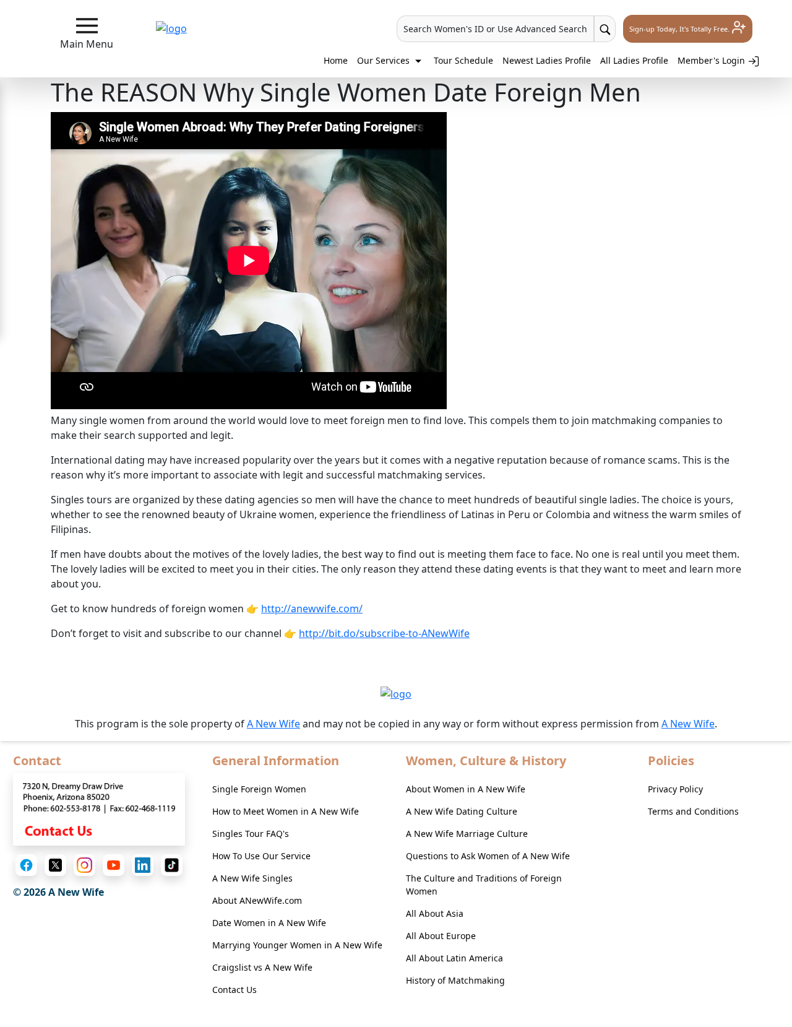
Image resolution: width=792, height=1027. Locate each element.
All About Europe (441, 936)
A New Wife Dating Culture (461, 811)
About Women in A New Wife (465, 789)
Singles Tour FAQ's (250, 833)
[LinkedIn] (142, 865)
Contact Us (234, 989)
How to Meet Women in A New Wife (285, 811)
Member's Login (712, 60)
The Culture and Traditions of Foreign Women (484, 884)
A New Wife (273, 723)
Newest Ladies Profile (546, 60)
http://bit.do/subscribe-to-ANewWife (384, 633)
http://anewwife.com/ (312, 608)
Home (336, 60)
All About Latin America (454, 958)
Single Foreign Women (259, 789)
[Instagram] (84, 865)
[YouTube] (113, 865)
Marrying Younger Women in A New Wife (297, 945)
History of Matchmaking (455, 980)
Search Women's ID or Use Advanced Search (495, 29)
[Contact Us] (99, 808)
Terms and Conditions (693, 811)
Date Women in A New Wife (269, 923)
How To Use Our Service (261, 856)
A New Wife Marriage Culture (467, 833)
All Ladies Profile (634, 60)
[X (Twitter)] (55, 865)
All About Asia (434, 913)
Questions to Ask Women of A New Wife (488, 856)
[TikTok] (172, 865)
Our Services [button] (384, 60)
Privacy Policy (675, 789)
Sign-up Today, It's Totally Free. (680, 28)
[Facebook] (26, 865)
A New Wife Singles (252, 878)
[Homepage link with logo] (396, 693)
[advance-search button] (605, 28)
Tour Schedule (463, 60)
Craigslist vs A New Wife (262, 967)
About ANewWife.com (257, 900)
